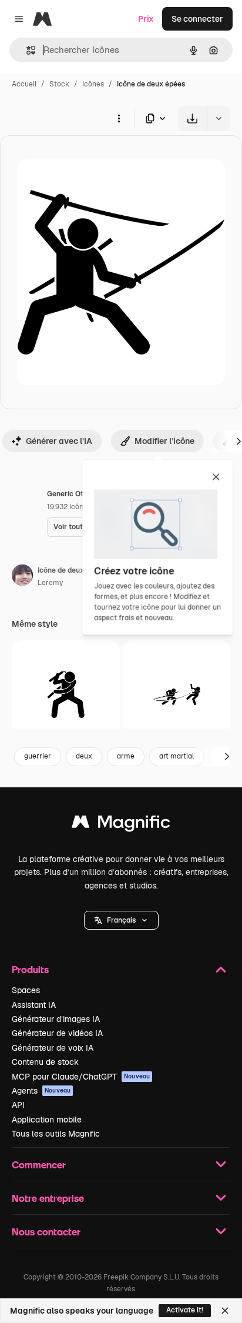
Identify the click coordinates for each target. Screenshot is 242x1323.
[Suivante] (226, 756)
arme (126, 756)
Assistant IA (34, 1005)
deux (84, 756)
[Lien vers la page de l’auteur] (22, 576)
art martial (176, 756)
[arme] (66, 694)
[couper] (177, 694)
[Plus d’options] (118, 118)
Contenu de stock (45, 1062)
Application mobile (47, 1119)
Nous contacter (46, 1231)
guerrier (37, 756)
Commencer (39, 1164)
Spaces (26, 990)
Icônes (93, 84)
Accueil (24, 84)
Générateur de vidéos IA (57, 1033)
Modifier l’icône (164, 441)
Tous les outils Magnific (56, 1133)
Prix (146, 19)
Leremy (50, 582)
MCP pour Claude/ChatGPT (81, 1076)
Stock (59, 84)
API (18, 1105)
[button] (121, 920)
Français (121, 920)
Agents (41, 1090)
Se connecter (197, 19)
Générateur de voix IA (52, 1048)
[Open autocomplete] (26, 50)
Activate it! (184, 1310)
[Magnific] (121, 825)
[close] (216, 477)
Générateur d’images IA (56, 1019)
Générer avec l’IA (59, 441)
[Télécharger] (192, 118)
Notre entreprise (48, 1198)
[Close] (225, 1311)
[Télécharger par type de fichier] (156, 118)
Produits (30, 969)
